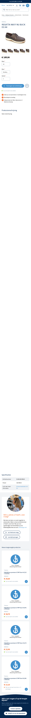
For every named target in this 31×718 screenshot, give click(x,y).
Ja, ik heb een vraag (13, 532)
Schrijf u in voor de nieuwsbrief (16, 713)
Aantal (3, 76)
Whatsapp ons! (23, 527)
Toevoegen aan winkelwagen (14, 86)
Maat (3, 61)
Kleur (3, 69)
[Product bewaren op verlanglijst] (27, 86)
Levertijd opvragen (13, 537)
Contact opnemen (15, 708)
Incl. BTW (9, 5)
